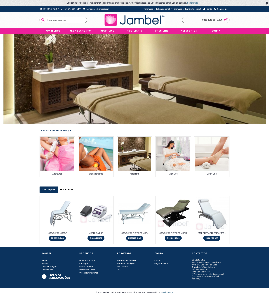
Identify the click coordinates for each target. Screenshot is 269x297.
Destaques (48, 189)
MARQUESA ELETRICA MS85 (212, 233)
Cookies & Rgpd (49, 266)
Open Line (212, 174)
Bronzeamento (96, 174)
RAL (118, 270)
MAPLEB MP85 (96, 233)
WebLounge (167, 292)
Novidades (66, 189)
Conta (157, 260)
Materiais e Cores (87, 270)
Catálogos (84, 263)
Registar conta (161, 263)
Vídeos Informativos (88, 273)
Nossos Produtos (87, 260)
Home (44, 260)
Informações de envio (127, 260)
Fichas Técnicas (86, 266)
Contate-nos (47, 270)
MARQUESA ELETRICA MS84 (134, 233)
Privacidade (122, 266)
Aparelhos (57, 174)
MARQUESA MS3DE (57, 233)
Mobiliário (134, 174)
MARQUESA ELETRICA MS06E (173, 233)
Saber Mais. (192, 3)
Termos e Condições (126, 263)
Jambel (45, 263)
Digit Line (173, 174)
